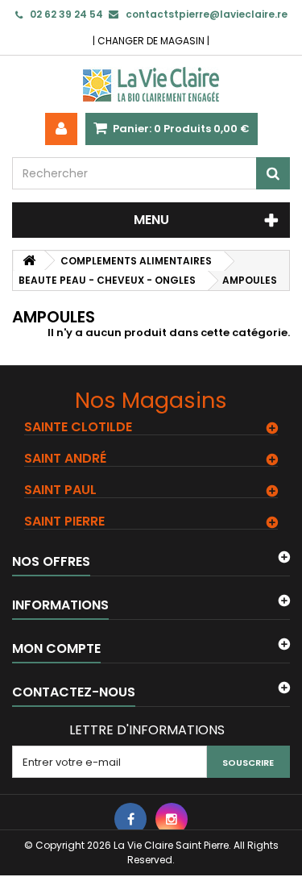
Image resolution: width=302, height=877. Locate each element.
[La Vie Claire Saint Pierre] (151, 84)
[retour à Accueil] (29, 261)
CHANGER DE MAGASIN (151, 41)
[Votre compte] (61, 129)
